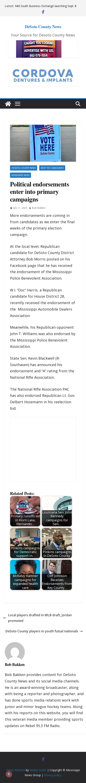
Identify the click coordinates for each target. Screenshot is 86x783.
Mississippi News (20, 175)
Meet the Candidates (52, 168)
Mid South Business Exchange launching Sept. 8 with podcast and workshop (45, 8)
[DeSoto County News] (8, 104)
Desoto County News (24, 168)
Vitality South (38, 770)
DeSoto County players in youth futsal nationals (41, 631)
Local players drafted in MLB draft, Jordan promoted (40, 618)
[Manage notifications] (9, 774)
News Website (15, 770)
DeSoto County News (43, 27)
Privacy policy (52, 775)
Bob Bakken (39, 208)
